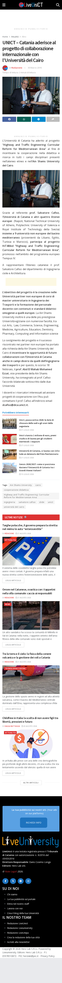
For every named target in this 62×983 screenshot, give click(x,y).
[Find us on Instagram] (28, 881)
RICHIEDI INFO (33, 822)
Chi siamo (12, 894)
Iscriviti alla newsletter (18, 942)
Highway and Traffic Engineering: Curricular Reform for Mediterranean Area (26, 496)
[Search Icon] (58, 5)
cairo (38, 485)
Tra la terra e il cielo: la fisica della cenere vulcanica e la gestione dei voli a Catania (26, 655)
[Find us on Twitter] (13, 881)
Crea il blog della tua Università (23, 913)
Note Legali (11, 871)
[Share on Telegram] (39, 119)
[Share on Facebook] (9, 119)
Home (5, 36)
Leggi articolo (14, 580)
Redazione (16, 67)
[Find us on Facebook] (5, 881)
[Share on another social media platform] (53, 119)
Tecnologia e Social (15, 668)
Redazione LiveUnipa (18, 932)
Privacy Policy (48, 956)
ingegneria (9, 502)
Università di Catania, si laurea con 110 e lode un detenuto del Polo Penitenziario (39, 452)
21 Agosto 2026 (24, 533)
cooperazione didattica (16, 490)
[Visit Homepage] (31, 5)
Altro (24, 36)
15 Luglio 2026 (27, 474)
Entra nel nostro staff (18, 903)
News (7, 604)
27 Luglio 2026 (27, 445)
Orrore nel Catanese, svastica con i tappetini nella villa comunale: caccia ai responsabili (28, 591)
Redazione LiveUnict (17, 923)
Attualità (15, 36)
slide (41, 502)
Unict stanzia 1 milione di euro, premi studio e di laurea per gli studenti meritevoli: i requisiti (37, 438)
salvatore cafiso (27, 502)
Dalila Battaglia (12, 726)
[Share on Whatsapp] (24, 119)
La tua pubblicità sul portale (21, 899)
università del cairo (14, 507)
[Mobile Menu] (3, 5)
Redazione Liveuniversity (19, 927)
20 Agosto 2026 (30, 726)
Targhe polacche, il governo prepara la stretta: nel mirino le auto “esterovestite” (30, 527)
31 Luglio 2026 (27, 430)
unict (50, 502)
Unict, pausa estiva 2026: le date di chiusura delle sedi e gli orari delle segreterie (36, 423)
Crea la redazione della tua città (23, 937)
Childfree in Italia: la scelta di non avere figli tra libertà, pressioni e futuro (30, 719)
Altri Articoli (31, 782)
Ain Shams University (21, 485)
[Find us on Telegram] (21, 881)
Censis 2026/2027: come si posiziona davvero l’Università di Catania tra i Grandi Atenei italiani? (37, 467)
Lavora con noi (15, 908)
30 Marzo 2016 (35, 67)
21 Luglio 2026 (27, 458)
